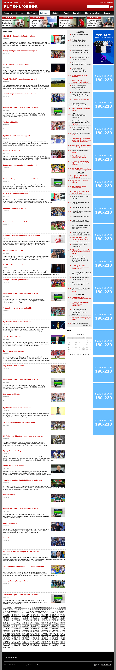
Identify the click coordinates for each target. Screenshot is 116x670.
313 (20, 627)
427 (17, 635)
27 (51, 608)
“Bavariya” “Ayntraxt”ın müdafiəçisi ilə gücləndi (21, 235)
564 (14, 644)
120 (57, 612)
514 (4, 641)
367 (42, 630)
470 (9, 638)
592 (28, 646)
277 (47, 624)
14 (26, 608)
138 (44, 614)
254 (47, 622)
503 (36, 639)
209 (50, 619)
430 (25, 635)
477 (28, 638)
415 (47, 633)
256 (53, 622)
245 (23, 622)
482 (42, 638)
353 (4, 630)
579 (55, 644)
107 (23, 612)
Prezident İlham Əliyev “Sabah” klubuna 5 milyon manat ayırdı (80, 239)
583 (4, 646)
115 (44, 612)
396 (58, 632)
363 (31, 630)
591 (25, 646)
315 (25, 627)
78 (22, 611)
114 (41, 612)
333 (12, 628)
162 (47, 616)
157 (34, 616)
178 (28, 617)
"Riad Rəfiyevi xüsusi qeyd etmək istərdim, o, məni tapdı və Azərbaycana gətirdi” (81, 140)
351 (61, 628)
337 (23, 628)
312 (17, 627)
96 (57, 611)
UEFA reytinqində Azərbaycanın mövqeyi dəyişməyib (79, 115)
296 (36, 625)
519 (17, 641)
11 (21, 608)
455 (31, 636)
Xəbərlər (15, 2)
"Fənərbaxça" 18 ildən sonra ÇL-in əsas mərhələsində (81, 289)
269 (25, 624)
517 (12, 641)
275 (42, 624)
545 (25, 643)
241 (12, 622)
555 (53, 643)
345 (44, 628)
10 (19, 608)
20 (38, 608)
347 (50, 628)
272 (34, 624)
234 (55, 620)
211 (55, 619)
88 (42, 611)
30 (57, 608)
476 (25, 638)
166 (58, 616)
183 (42, 617)
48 (28, 609)
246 (25, 622)
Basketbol (77, 13)
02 (90, 340)
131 (25, 614)
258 (58, 622)
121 (59, 612)
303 (55, 625)
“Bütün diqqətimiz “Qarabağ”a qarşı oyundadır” (81, 298)
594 (34, 646)
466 (61, 636)
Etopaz (107, 13)
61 (53, 609)
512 (61, 639)
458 (39, 636)
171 (9, 617)
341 (34, 628)
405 (20, 633)
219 (14, 620)
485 (50, 638)
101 (6, 612)
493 (9, 639)
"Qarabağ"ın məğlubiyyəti (80, 151)
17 (32, 608)
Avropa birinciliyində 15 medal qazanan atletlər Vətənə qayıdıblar (81, 227)
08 (87, 342)
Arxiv (25, 2)
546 (28, 643)
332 (9, 628)
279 (53, 624)
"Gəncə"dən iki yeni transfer (80, 207)
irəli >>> (10, 647)
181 (36, 617)
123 (4, 614)
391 (44, 632)
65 (61, 609)
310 (12, 627)
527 (39, 641)
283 (63, 624)
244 (20, 622)
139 (47, 614)
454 (28, 636)
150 (14, 616)
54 (40, 609)
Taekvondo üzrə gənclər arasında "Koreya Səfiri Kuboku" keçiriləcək (79, 87)
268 (23, 624)
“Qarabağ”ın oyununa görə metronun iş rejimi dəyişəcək (81, 233)
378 (9, 632)
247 (28, 622)
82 (30, 611)
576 (47, 644)
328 (61, 627)
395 (55, 632)
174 (17, 617)
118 (52, 612)
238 (4, 622)
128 (17, 614)
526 (36, 641)
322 (44, 627)
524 (31, 641)
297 (39, 625)
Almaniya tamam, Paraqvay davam (16, 581)
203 (34, 619)
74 (15, 611)
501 (31, 639)
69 (5, 611)
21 (40, 608)
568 (25, 644)
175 (20, 617)
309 (9, 627)
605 (63, 646)
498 (23, 639)
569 (28, 644)
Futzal (66, 13)
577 (50, 644)
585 (9, 646)
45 (22, 609)
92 (49, 611)
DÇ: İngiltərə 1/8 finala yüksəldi (15, 451)
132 (28, 614)
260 (63, 622)
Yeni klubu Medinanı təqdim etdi (15, 265)
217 (9, 620)
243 (17, 622)
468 (4, 638)
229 (42, 620)
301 (50, 625)
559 (63, 643)
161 (44, 616)
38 (9, 609)
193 (6, 619)
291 (23, 625)
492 (6, 639)
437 (44, 635)
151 (17, 616)
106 (20, 612)
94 (53, 611)
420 (61, 633)
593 (31, 646)
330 (4, 628)
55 (42, 609)
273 (36, 624)
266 (17, 624)
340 (31, 628)
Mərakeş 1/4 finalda (10, 122)
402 (12, 633)
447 (9, 636)
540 (12, 643)
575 (44, 644)
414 (44, 633)
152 (20, 616)
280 (55, 624)
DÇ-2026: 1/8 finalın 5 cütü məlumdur (17, 408)
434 (36, 635)
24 (46, 608)
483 (44, 638)
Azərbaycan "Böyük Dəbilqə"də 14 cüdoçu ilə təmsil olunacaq (81, 273)
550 (39, 643)
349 (55, 628)
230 (44, 620)
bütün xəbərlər (87, 325)
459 (42, 636)
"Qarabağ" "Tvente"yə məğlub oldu (79, 176)
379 (12, 632)
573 (39, 644)
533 (55, 641)
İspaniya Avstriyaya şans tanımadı (16, 279)
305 (61, 625)
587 (14, 646)
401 (9, 633)
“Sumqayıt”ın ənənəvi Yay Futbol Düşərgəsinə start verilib (81, 121)
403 (14, 633)
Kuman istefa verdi (10, 523)
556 (55, 643)
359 (20, 630)
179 (31, 617)
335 (17, 628)
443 (61, 635)
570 (31, 644)
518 (14, 641)
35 (3, 609)
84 (34, 611)
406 (23, 633)
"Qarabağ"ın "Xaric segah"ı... (81, 99)
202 (31, 619)
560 (4, 644)
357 (14, 630)
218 (12, 620)
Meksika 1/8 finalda (10, 495)
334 (14, 628)
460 (44, 636)
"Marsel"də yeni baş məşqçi (13, 465)
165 (55, 616)
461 (47, 636)
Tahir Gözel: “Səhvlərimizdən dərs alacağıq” (81, 146)
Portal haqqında (9, 657)
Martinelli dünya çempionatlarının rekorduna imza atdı (23, 566)
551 (42, 643)
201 (28, 619)
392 (47, 632)
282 (61, 624)
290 (20, 625)
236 (61, 620)
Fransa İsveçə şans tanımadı (14, 538)
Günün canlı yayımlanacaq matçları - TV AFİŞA (20, 107)
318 (33, 627)
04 (72, 342)
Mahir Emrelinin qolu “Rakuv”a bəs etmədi (79, 156)
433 (34, 635)
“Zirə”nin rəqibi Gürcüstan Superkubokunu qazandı (23, 436)
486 (53, 638)
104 (14, 612)
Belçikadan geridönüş (11, 394)
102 (9, 612)
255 (50, 622)
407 (25, 633)
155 (28, 616)
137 (42, 614)
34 (65, 608)
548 (34, 643)
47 (26, 609)
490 (63, 638)
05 (76, 342)
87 (40, 611)
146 (4, 616)
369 (47, 630)
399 (4, 633)
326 (55, 627)
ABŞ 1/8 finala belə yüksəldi (13, 366)
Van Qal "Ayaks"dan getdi (13, 336)
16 (30, 608)
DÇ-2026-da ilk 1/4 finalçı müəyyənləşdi (18, 136)
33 (63, 608)
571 (34, 644)
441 (55, 635)
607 (6, 647)
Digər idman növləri (92, 13)
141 (53, 614)
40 (13, 609)
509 (53, 639)
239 (6, 622)
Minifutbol (56, 13)
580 (58, 644)
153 (23, 616)
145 (63, 614)
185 (47, 617)
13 (24, 608)
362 (28, 630)
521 (23, 641)
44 (21, 609)
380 (14, 632)
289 (17, 625)
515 (6, 641)
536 (63, 641)
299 (44, 625)
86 (38, 611)
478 (31, 638)
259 (61, 622)
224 (28, 620)
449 (14, 636)
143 (58, 614)
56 (44, 609)
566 (20, 644)
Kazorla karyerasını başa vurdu (15, 351)
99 (63, 611)
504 (39, 639)
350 (58, 628)
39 (11, 609)
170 (6, 617)
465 (58, 636)
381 (17, 632)
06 (80, 342)
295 (34, 625)
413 (42, 633)
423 (6, 635)
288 (14, 625)
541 (14, 643)
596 (39, 646)
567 (23, 644)
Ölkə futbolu (32, 13)
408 (28, 633)
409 (31, 633)
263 (9, 624)
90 (46, 611)
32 (61, 608)
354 (6, 630)
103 (12, 612)
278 (50, 624)
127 (14, 614)
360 (23, 630)
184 (44, 617)
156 (31, 616)
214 (63, 619)
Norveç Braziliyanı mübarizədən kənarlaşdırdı (20, 51)
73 (13, 611)
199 (23, 619)
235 (58, 620)
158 (36, 616)
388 (36, 632)
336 (20, 628)
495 (14, 639)
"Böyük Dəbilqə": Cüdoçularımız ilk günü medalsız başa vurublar (79, 69)
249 (34, 622)
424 (9, 635)
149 (12, 616)
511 (58, 639)
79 (24, 611)
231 (47, 620)
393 (50, 632)
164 (53, 616)
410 (34, 633)
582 (63, 644)
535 (61, 641)
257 (55, 622)
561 (6, 644)
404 (17, 633)
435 (39, 635)
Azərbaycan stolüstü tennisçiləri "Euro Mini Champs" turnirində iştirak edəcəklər (80, 259)
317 (31, 627)
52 (36, 609)
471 (12, 638)
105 (17, 612)
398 (63, 632)
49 (30, 609)
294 (31, 625)
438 (47, 635)
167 (61, 616)
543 (20, 643)
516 (9, 641)
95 (55, 611)
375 (63, 630)
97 (59, 611)
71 (9, 611)
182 (39, 617)
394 (53, 632)
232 (50, 620)
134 (34, 614)
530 (47, 641)
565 (17, 644)
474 (20, 638)
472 (14, 638)
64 (59, 609)
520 (20, 641)
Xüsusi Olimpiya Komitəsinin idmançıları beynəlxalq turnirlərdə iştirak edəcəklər (81, 94)
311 (14, 627)
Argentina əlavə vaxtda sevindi (15, 208)
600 (50, 646)
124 (6, 614)
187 (53, 617)
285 (6, 625)
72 (11, 611)
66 (63, 609)
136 (39, 614)
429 (23, 635)
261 (4, 624)
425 (12, 635)
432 (31, 635)
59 (49, 609)
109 (28, 612)
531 (50, 641)
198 (20, 619)
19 (36, 608)
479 (34, 638)
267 (20, 624)
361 (25, 630)
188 (55, 617)
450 (17, 636)
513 (63, 639)
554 (50, 643)
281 (58, 624)
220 (17, 620)
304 (58, 625)
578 (53, 644)
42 (17, 609)
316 (28, 627)
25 (48, 608)
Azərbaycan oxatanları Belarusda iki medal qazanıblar (81, 63)
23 (44, 608)
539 (9, 643)
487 (55, 638)
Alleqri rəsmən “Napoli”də (13, 250)
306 (63, 625)
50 (32, 609)
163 (50, 616)
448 (12, 636)
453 (25, 636)
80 (26, 611)
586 (12, 646)
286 (9, 625)
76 (19, 611)
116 (46, 612)
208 (47, 619)
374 (61, 630)
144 (61, 614)
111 (33, 612)
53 (38, 609)
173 (14, 617)
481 (39, 638)
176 (23, 617)
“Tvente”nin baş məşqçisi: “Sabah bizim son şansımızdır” (80, 304)
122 (62, 612)
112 (36, 612)
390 (42, 632)
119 (54, 612)
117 (49, 612)
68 (3, 611)
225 (31, 620)
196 (14, 619)
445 (4, 636)
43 (19, 609)
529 (44, 641)
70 (7, 611)
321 (42, 627)
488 (58, 638)
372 (55, 630)
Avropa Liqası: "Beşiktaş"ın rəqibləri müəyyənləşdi (80, 58)
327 (58, 627)
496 (17, 639)
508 (50, 639)
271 (31, 624)
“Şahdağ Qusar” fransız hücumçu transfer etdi (79, 40)
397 (61, 632)
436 (42, 635)
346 (47, 628)
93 (51, 611)
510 (55, 639)
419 (58, 633)
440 (53, 635)
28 (53, 608)
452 (23, 636)
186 (50, 617)
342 (36, 628)
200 (25, 619)
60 (51, 609)
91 (47, 611)
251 (39, 622)
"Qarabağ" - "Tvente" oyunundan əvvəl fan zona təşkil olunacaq (80, 267)
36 (5, 609)
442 (58, 635)
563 (12, 644)
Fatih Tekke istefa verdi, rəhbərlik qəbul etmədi (79, 104)
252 (42, 622)
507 (47, 639)
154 (25, 616)
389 (39, 632)
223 (25, 620)
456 (34, 636)
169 (4, 617)
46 (24, 609)
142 (55, 614)
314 (23, 627)
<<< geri (5, 608)
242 (14, 622)
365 (36, 630)
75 (17, 611)
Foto (21, 2)
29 (55, 608)
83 (32, 611)
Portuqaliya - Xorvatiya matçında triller (17, 308)
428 (20, 635)
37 (7, 609)
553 (47, 643)
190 (61, 617)
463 (53, 636)
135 (36, 614)
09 (90, 342)
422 (4, 635)
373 (58, 630)
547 (31, 643)
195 (12, 619)
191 (63, 617)
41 (15, 609)
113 (38, 612)
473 (17, 638)
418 (55, 633)
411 (36, 633)
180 (34, 617)
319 (36, 627)
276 (44, 624)
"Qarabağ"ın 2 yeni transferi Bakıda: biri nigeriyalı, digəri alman (81, 251)
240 (9, 622)
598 (44, 646)
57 (46, 609)
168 (63, 616)
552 (44, 643)
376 (4, 632)
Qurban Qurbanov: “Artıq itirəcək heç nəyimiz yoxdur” (81, 169)
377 (6, 632)
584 (6, 646)
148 (9, 616)
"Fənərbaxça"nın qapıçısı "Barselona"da (79, 245)
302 (53, 625)
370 (50, 630)
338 (25, 628)
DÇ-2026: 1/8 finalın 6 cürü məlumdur (17, 322)
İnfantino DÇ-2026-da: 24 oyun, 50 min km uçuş (21, 551)
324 (50, 627)
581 (61, 644)
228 (39, 620)
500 (28, 639)
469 (6, 638)
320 (39, 627)
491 (4, 639)
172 (12, 617)
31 (59, 608)
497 (20, 639)
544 (23, 643)
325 (52, 627)
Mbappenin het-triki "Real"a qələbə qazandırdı (80, 278)
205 (39, 619)
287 (12, 625)
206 (42, 619)
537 (4, 643)
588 (17, 646)
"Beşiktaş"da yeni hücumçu (80, 216)
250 (36, 622)
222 (23, 620)
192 (4, 619)
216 (6, 620)
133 (31, 614)
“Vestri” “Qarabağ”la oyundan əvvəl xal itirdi (20, 79)
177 (25, 617)
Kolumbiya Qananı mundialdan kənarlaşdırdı (20, 165)
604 (61, 646)
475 (23, 638)
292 (25, 625)
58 (47, 609)
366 (39, 630)
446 (6, 636)
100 (4, 612)
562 (9, 644)
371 (53, 630)
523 (28, 641)
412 (39, 633)
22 (42, 608)
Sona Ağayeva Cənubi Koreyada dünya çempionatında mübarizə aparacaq (79, 312)
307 (4, 627)
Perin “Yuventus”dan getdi (80, 323)
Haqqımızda (31, 2)
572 (36, 644)
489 (61, 638)
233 (53, 620)
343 (39, 628)
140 (50, 614)
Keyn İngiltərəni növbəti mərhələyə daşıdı (19, 422)
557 (58, 643)
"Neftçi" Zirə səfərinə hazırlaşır (81, 133)
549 (36, 643)
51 (34, 609)
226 (34, 620)
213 (61, 619)
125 (9, 614)
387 (34, 632)
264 (12, 624)
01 (87, 340)
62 (55, 609)
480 (36, 638)
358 (17, 630)
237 (63, 620)
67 (65, 609)
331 (6, 628)
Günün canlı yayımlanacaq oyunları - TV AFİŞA (21, 179)
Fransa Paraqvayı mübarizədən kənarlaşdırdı (20, 94)
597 (42, 646)
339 (28, 628)
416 (50, 633)
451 (20, 636)
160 (42, 616)
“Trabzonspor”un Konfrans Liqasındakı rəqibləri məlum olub (80, 52)
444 (63, 635)
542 (17, 643)
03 (69, 342)
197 (17, 619)
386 (31, 632)
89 (44, 611)
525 (34, 641)
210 (53, 619)
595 (36, 646)
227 (36, 620)
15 (28, 608)
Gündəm (19, 13)
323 (47, 627)
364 (34, 630)
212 (58, 619)
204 (36, 619)
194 (9, 619)
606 (4, 647)
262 (6, 624)
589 (20, 646)
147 (6, 616)
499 (25, 639)
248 (31, 622)
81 (28, 611)
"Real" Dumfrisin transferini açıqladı (16, 64)
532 (53, 641)
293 (28, 625)
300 (47, 625)
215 (4, 620)
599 (47, 646)
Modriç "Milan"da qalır (11, 150)
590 (23, 646)
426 (14, 635)
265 (14, 624)
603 (58, 646)
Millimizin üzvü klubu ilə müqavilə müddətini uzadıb (80, 221)
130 (23, 614)
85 (36, 611)
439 (50, 635)
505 (42, 639)
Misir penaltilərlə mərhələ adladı (15, 222)
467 (63, 636)
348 (53, 628)
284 (4, 625)
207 (44, 619)
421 (63, 633)
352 (63, 628)
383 (23, 632)
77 (21, 611)
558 (61, 643)
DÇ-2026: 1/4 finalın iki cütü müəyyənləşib (19, 36)
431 (28, 635)
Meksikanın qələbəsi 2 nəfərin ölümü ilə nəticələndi (22, 480)
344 (42, 628)
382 (20, 632)
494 (12, 639)
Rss (16, 657)
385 (28, 632)
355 (9, 630)
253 (44, 622)
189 (58, 617)
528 (42, 641)
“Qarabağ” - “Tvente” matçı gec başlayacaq (81, 192)
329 (63, 627)
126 (12, 614)
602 (55, 646)
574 (42, 644)
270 (28, 624)
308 (6, 627)
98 (61, 611)
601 (53, 646)
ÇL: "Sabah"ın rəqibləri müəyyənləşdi (79, 187)
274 (39, 624)
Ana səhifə (8, 13)
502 (34, 639)
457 (36, 636)
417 (52, 633)
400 (6, 633)
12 (23, 608)
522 (25, 641)
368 (44, 630)
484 (47, 638)
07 (83, 342)
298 (42, 625)
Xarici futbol (44, 13)
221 (20, 620)
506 (44, 639)
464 (55, 636)
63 (57, 609)
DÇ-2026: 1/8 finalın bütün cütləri (15, 193)
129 (20, 614)
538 (6, 643)
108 (25, 612)
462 (50, 636)
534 (58, 641)
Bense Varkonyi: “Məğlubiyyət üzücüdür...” (80, 81)
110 (31, 612)
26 (50, 608)
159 (39, 616)
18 (34, 608)
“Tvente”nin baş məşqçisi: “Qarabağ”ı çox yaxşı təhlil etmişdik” (80, 163)
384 (25, 632)
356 (12, 630)
